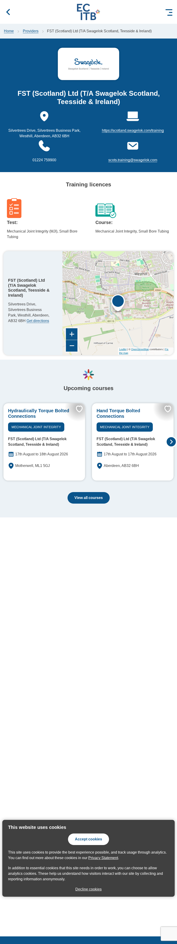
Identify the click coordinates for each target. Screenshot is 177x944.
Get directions (38, 321)
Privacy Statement (103, 858)
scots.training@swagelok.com (132, 160)
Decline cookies (88, 889)
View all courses (88, 498)
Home (9, 31)
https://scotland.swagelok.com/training (133, 130)
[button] (8, 12)
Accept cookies (88, 839)
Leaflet (123, 349)
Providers (30, 31)
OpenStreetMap (140, 349)
